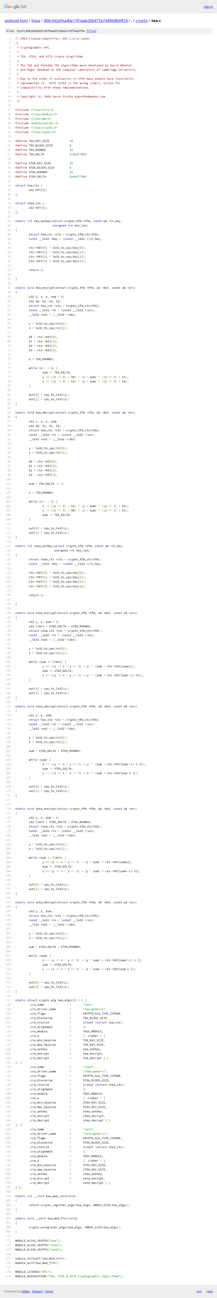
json (209, 1291)
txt (199, 1291)
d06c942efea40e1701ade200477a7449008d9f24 (86, 20)
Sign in (208, 7)
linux (35, 20)
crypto (142, 20)
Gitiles (25, 1291)
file (91, 31)
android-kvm (16, 20)
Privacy (37, 1291)
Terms (49, 1291)
